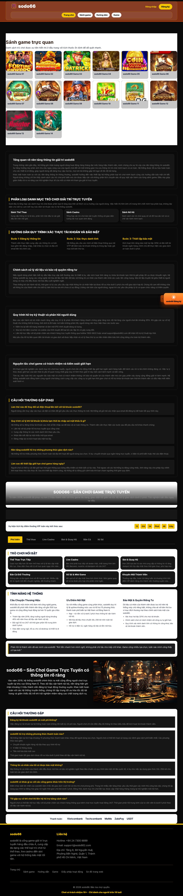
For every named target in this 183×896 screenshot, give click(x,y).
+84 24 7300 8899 (76, 840)
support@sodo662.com (77, 845)
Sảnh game (18, 42)
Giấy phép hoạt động (72, 871)
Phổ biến (15, 539)
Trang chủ (15, 869)
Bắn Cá (87, 539)
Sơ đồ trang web (94, 871)
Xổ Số (101, 539)
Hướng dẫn (43, 871)
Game (18, 74)
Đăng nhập (150, 6)
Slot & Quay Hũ (69, 539)
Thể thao (31, 539)
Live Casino (48, 539)
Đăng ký (165, 6)
